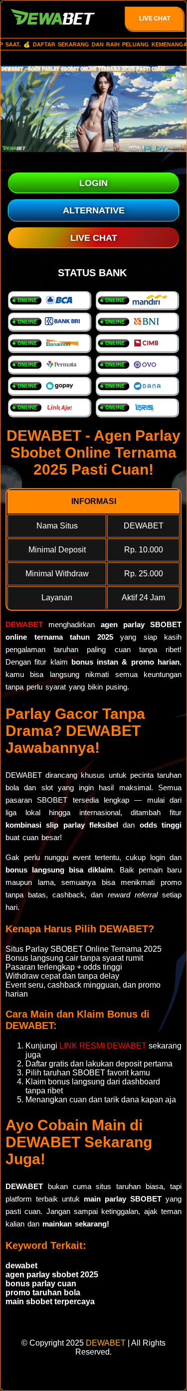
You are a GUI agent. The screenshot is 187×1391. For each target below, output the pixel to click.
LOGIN (93, 183)
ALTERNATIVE (94, 210)
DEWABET (24, 624)
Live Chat (155, 18)
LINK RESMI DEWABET (103, 1046)
